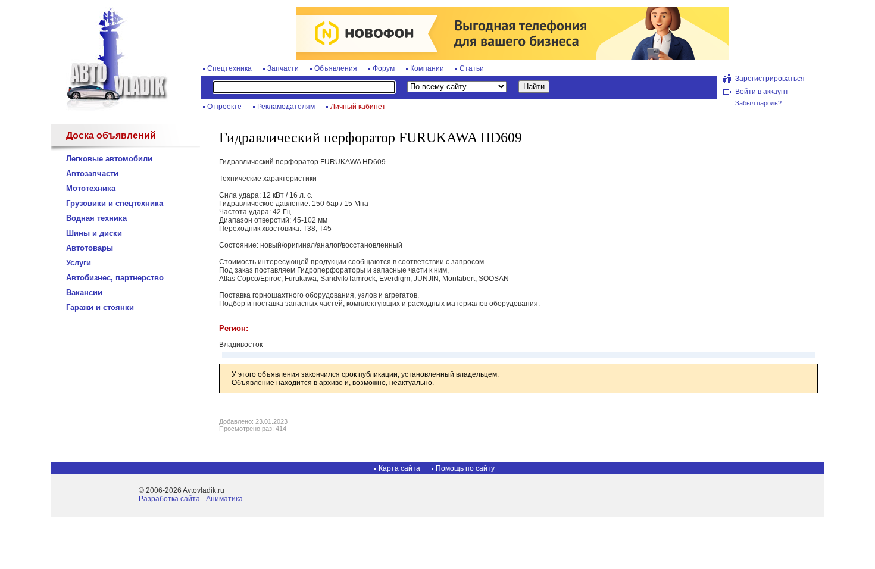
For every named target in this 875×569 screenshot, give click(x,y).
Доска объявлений (111, 135)
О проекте (224, 106)
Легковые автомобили (109, 158)
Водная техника (96, 218)
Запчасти (283, 68)
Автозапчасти (92, 173)
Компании (427, 68)
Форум (384, 68)
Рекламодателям (286, 106)
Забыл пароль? (758, 103)
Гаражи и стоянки (100, 307)
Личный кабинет (358, 106)
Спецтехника (229, 68)
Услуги (78, 262)
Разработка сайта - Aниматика (191, 499)
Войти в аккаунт (762, 91)
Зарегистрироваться (770, 78)
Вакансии (84, 292)
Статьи (472, 68)
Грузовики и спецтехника (114, 203)
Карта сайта (399, 468)
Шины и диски (94, 233)
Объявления (335, 68)
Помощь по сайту (465, 468)
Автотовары (89, 247)
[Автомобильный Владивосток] (110, 108)
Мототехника (90, 188)
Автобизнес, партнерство (115, 277)
